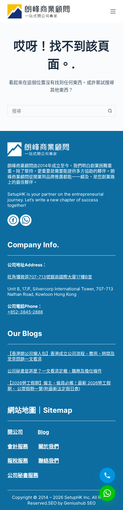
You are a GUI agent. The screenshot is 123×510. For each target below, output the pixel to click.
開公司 (15, 432)
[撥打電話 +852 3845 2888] (107, 475)
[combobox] (56, 111)
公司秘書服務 (22, 475)
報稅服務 (17, 461)
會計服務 (17, 447)
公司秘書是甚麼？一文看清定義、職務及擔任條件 (54, 371)
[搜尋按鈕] (109, 111)
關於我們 (48, 447)
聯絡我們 (48, 461)
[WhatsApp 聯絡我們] (107, 493)
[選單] (113, 11)
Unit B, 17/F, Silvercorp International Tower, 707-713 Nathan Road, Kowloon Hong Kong (60, 291)
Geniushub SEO (80, 503)
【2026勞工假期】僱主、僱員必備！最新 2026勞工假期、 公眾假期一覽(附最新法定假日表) (59, 385)
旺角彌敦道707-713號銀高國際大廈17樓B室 (49, 277)
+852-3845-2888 (25, 312)
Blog (43, 432)
